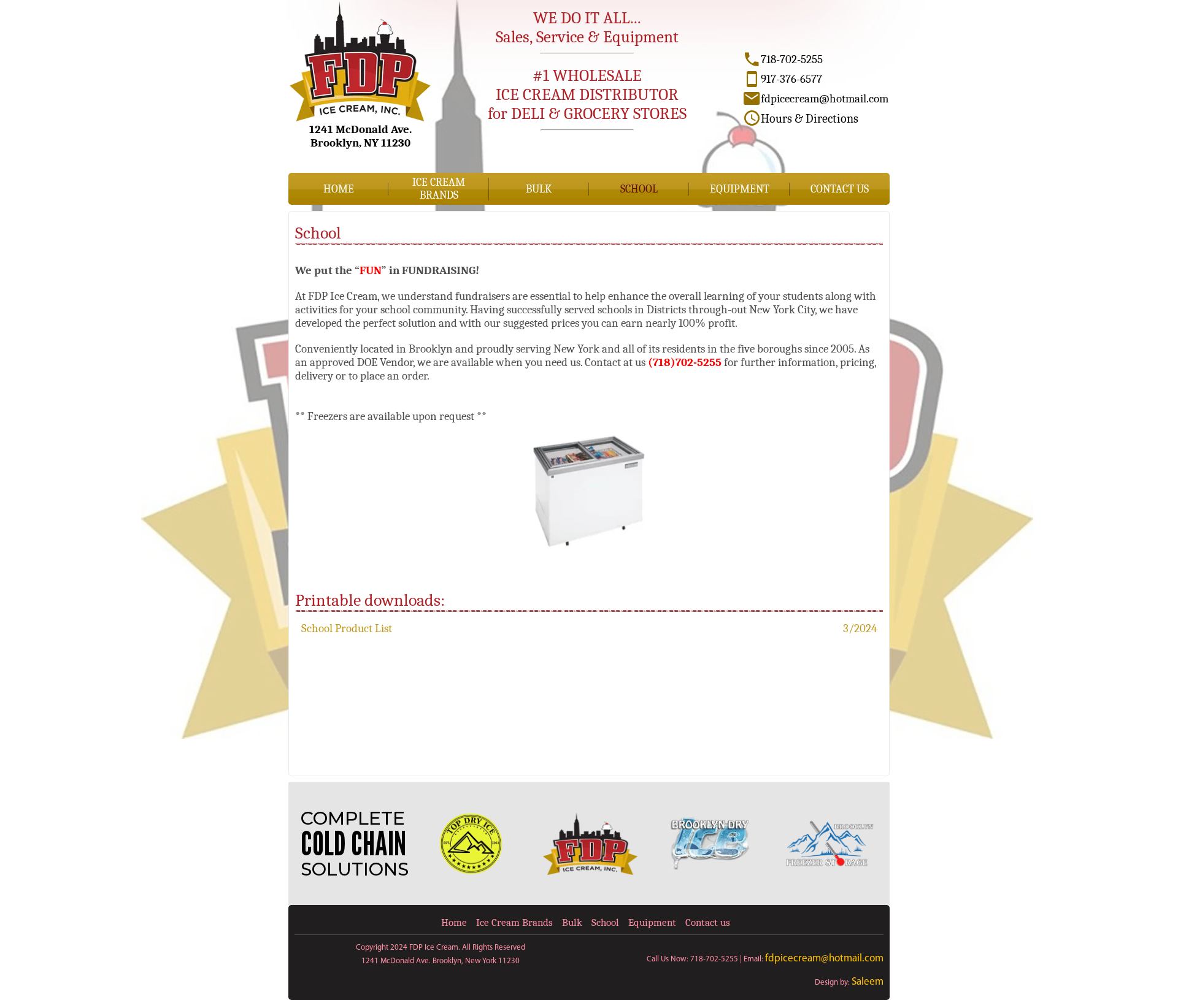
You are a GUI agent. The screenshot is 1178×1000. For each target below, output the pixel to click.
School (639, 189)
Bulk (539, 189)
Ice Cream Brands (514, 922)
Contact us (839, 189)
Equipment (739, 189)
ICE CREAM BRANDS (438, 189)
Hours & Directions (809, 119)
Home (338, 189)
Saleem (868, 982)
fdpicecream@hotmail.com (824, 958)
